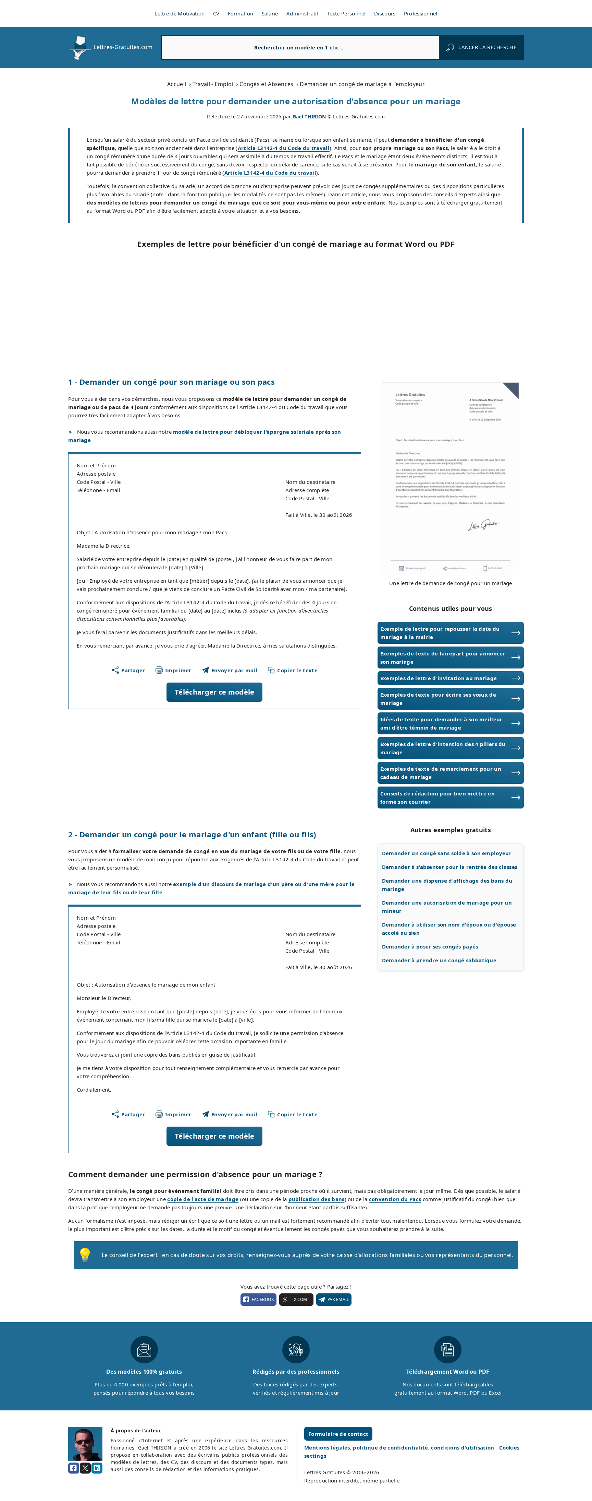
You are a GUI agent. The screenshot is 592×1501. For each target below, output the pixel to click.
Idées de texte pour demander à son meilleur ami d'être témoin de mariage (441, 723)
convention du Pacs (395, 1199)
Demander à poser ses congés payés (430, 946)
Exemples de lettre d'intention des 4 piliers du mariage (443, 748)
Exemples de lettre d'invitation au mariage (438, 678)
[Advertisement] (296, 313)
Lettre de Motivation (180, 13)
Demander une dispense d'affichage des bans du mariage (447, 884)
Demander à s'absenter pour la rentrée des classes (450, 866)
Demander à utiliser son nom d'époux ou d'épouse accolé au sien (449, 928)
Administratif (302, 13)
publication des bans (316, 1199)
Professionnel (420, 13)
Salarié (270, 13)
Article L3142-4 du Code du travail (270, 172)
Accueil (176, 84)
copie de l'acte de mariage (202, 1199)
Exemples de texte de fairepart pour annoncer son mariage (442, 657)
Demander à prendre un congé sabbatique (439, 960)
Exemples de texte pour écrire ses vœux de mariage (438, 698)
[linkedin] (96, 1468)
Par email (338, 1299)
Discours (384, 13)
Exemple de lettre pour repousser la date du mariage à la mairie (440, 632)
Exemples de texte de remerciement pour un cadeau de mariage (440, 772)
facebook (263, 1299)
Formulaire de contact (338, 1433)
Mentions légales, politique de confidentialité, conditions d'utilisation (400, 1447)
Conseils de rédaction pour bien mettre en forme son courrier (437, 797)
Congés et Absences (266, 84)
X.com (300, 1299)
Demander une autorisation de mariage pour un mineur (447, 906)
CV (216, 13)
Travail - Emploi (213, 84)
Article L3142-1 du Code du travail (284, 147)
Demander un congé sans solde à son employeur (446, 853)
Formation (241, 13)
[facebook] (73, 1468)
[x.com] (85, 1468)
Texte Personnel (346, 13)
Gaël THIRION (309, 116)
